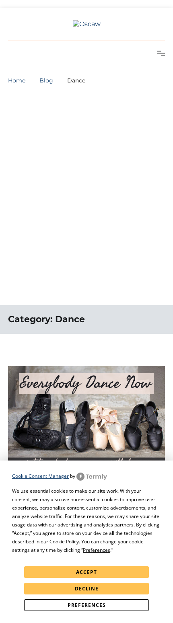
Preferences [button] (96, 550)
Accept (86, 572)
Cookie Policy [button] (64, 541)
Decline (87, 588)
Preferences (87, 605)
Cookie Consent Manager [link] (40, 476)
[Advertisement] (86, 210)
